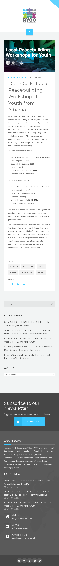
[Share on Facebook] (11, 284)
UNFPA (13, 273)
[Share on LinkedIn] (17, 284)
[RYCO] (29, 15)
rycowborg (36, 77)
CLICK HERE (32, 170)
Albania (14, 266)
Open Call (28, 266)
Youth (40, 273)
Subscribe (33, 421)
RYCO (41, 266)
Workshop (27, 273)
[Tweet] (22, 284)
